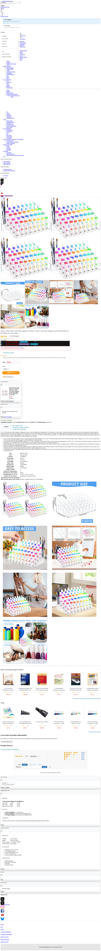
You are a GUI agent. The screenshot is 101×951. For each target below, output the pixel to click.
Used (20, 344)
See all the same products (94, 731)
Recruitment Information (6, 934)
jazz (7, 75)
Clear (50, 767)
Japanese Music (10, 67)
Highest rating (32, 764)
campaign (4, 36)
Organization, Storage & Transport (21, 427)
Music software (7, 66)
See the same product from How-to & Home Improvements (86, 698)
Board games (10, 87)
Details (21, 347)
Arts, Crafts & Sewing (17, 425)
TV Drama (22, 54)
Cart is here (22, 39)
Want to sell (4, 46)
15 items (83, 752)
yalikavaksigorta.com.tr (7, 1)
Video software (23, 50)
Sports (8, 61)
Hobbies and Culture (11, 63)
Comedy (8, 62)
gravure (8, 65)
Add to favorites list (9, 376)
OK (2, 879)
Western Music (10, 69)
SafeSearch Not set (5, 7)
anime (21, 52)
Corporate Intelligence (6, 932)
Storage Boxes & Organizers (19, 429)
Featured (4, 43)
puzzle (8, 85)
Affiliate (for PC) (5, 942)
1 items (82, 757)
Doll (8, 83)
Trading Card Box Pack (12, 94)
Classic (8, 70)
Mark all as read (4, 16)
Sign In (2, 8)
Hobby (8, 90)
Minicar (8, 86)
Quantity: (4, 783)
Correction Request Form (6, 741)
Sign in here (22, 35)
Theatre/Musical (10, 74)
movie (21, 53)
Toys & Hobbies (7, 79)
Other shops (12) (9, 352)
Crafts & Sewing (6, 54)
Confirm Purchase (9, 401)
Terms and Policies (5, 939)
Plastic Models (10, 93)
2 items (82, 756)
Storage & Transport (6, 56)
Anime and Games (11, 71)
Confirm (7, 787)
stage (21, 59)
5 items (82, 754)
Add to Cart (12, 372)
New (15, 342)
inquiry (2, 929)
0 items (82, 759)
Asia (8, 78)
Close (2, 416)
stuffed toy (9, 82)
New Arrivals (5, 38)
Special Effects (23, 57)
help (2, 927)
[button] (50, 14)
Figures (8, 91)
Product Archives (5, 937)
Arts (3, 51)
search (2, 5)
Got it (2, 825)
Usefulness (40, 764)
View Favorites (8, 416)
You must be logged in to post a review (10, 749)
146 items (33, 756)
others (21, 58)
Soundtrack (9, 73)
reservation (4, 41)
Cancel (2, 401)
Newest (24, 764)
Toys (8, 81)
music (21, 55)
